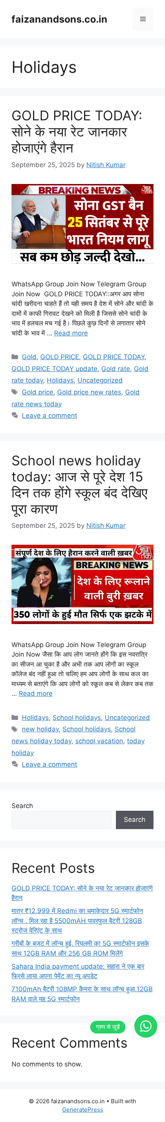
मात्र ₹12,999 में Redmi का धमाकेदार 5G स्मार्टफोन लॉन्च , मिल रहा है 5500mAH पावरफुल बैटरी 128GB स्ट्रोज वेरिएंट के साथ (77, 920)
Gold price (37, 392)
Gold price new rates (89, 392)
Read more (71, 333)
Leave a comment (49, 415)
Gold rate (115, 369)
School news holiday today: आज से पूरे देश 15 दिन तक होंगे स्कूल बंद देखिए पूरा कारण (79, 484)
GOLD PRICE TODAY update (54, 369)
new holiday (40, 729)
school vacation (99, 741)
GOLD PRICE (59, 357)
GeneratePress (82, 1109)
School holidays (77, 717)
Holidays (60, 380)
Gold (29, 357)
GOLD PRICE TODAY (114, 357)
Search (22, 806)
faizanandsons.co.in (59, 19)
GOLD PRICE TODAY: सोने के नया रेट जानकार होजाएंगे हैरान (77, 131)
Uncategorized (100, 380)
